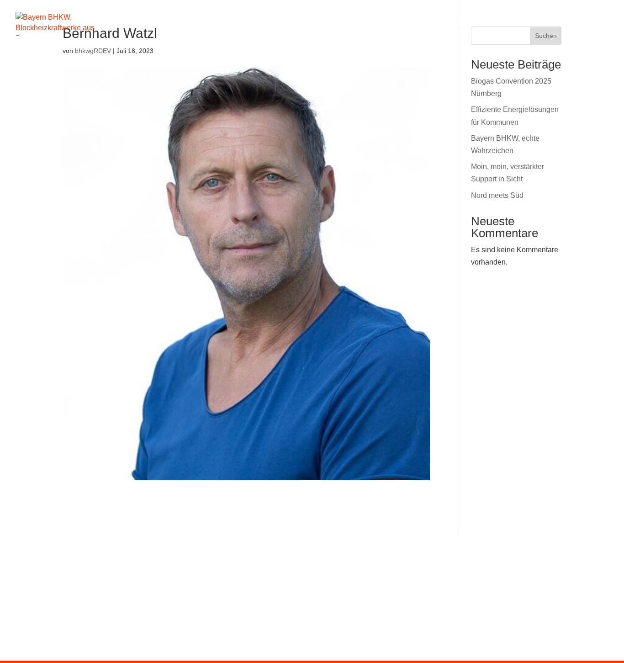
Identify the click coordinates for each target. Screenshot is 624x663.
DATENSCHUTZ (315, 554)
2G (309, 24)
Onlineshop (359, 24)
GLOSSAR (380, 554)
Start (217, 24)
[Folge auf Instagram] (478, 553)
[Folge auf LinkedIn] (502, 553)
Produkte (262, 24)
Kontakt (591, 24)
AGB (425, 554)
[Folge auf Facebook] (455, 553)
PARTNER (186, 554)
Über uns (415, 24)
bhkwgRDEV (93, 50)
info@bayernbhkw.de (300, 637)
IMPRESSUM (245, 554)
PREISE (136, 554)
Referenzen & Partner (504, 24)
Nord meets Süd (497, 195)
